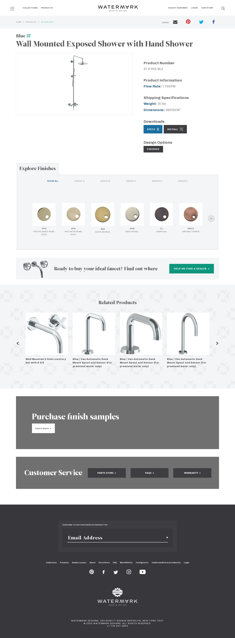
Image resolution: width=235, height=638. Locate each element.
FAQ (115, 562)
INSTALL (172, 129)
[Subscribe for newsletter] (166, 537)
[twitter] (201, 22)
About (92, 562)
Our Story (207, 8)
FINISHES (153, 149)
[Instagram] (129, 573)
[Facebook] (103, 573)
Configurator (142, 562)
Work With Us (126, 562)
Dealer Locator (79, 562)
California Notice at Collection (166, 562)
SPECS (151, 129)
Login (194, 8)
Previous (17, 343)
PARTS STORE (106, 473)
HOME (18, 22)
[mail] (175, 22)
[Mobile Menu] (12, 8)
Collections (30, 8)
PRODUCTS (31, 22)
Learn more (42, 428)
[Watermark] (118, 8)
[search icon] (9, 7)
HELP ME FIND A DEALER (191, 268)
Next (217, 343)
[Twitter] (115, 573)
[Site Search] (223, 9)
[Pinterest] (91, 573)
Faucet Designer (178, 8)
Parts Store (104, 562)
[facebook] (213, 22)
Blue (23, 36)
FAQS (148, 473)
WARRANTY (191, 473)
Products (47, 8)
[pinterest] (188, 22)
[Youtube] (143, 573)
